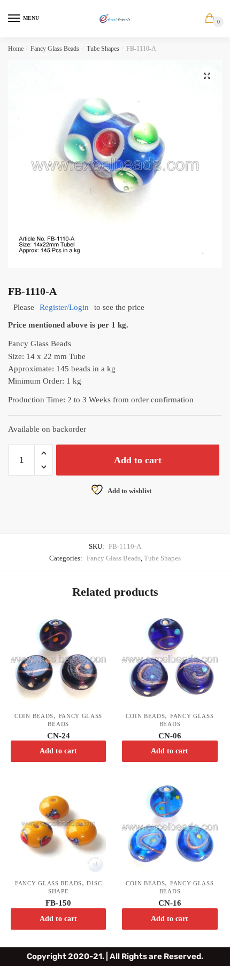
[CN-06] (169, 659)
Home (16, 48)
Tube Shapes (103, 48)
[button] (207, 76)
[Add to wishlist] (93, 626)
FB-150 (58, 903)
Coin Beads (33, 716)
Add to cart (138, 460)
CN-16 (169, 903)
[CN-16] (169, 827)
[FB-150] (58, 827)
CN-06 (169, 735)
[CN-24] (58, 659)
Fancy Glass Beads (54, 48)
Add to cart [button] (58, 751)
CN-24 (58, 735)
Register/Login (64, 307)
